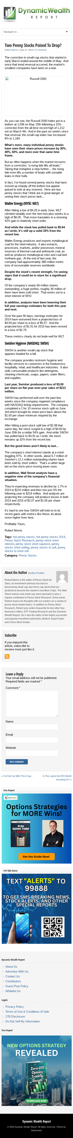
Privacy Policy (14, 1006)
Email (9, 734)
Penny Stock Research (19, 540)
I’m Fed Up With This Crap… (18, 776)
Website (11, 747)
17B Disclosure (15, 1016)
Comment (13, 687)
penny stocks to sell (43, 547)
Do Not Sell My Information (22, 1021)
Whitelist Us (13, 991)
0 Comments (41, 50)
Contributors (13, 981)
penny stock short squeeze (33, 544)
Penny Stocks (28, 555)
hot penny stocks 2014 (50, 536)
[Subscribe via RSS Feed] (7, 656)
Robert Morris (11, 50)
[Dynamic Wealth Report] (37, 21)
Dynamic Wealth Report (36, 1121)
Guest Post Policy (16, 986)
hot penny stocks (24, 536)
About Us (11, 966)
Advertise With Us (16, 971)
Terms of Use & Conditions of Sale (27, 1011)
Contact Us (12, 976)
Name (9, 721)
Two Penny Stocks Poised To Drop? (33, 45)
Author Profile (36, 573)
